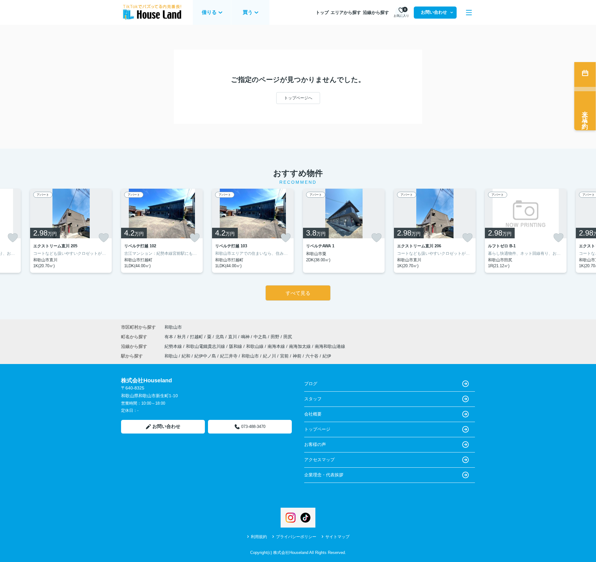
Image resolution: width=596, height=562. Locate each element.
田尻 (287, 336)
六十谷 (311, 355)
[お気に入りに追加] (13, 237)
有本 (169, 336)
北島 (220, 336)
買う (248, 12)
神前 (297, 355)
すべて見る (298, 293)
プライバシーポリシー (296, 536)
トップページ (317, 429)
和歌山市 (173, 327)
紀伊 (327, 355)
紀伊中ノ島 (205, 355)
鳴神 (246, 336)
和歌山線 (255, 346)
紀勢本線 (174, 346)
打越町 (197, 336)
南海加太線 (300, 346)
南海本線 (277, 346)
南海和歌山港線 (330, 346)
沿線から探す (376, 12)
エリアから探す (346, 12)
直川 (233, 336)
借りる (209, 12)
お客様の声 (315, 444)
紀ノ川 (269, 355)
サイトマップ (337, 536)
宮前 (284, 355)
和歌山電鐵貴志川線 (206, 346)
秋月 (182, 336)
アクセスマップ (319, 459)
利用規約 (259, 536)
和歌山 (171, 355)
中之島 (261, 336)
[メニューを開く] (469, 13)
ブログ (310, 383)
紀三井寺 (228, 355)
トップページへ (298, 98)
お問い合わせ (434, 12)
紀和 (186, 355)
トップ (322, 12)
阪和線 (236, 346)
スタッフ (313, 398)
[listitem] (161, 231)
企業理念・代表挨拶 (323, 474)
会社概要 (313, 413)
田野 (276, 336)
